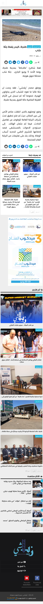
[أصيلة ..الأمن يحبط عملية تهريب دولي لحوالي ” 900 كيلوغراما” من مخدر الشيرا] (37, 494)
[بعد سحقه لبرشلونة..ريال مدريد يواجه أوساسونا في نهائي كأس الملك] (37, 484)
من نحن (20, 562)
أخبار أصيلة (16, 160)
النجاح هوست (21, 598)
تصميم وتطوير (32, 598)
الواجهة (30, 46)
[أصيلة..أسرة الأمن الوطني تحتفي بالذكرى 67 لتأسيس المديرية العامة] (37, 513)
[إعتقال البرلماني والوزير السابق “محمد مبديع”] (37, 523)
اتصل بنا (20, 566)
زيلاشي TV (37, 160)
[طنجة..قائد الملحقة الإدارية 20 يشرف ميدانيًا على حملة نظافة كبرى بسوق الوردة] (11, 191)
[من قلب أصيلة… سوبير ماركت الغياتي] (32, 165)
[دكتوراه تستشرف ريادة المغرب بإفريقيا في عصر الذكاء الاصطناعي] (21, 449)
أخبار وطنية (37, 186)
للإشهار (20, 571)
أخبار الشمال (37, 46)
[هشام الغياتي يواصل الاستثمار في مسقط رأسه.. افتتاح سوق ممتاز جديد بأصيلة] (11, 165)
